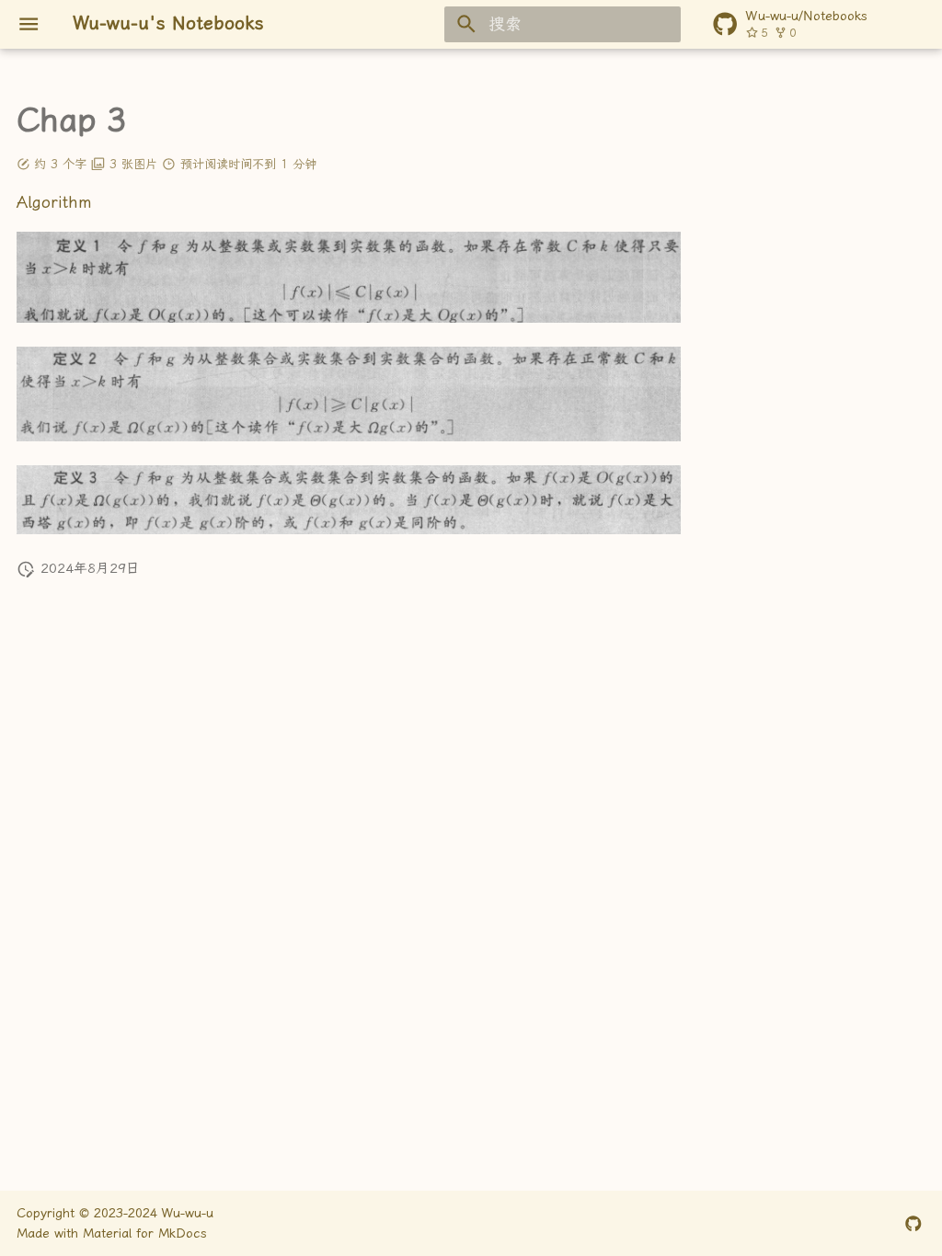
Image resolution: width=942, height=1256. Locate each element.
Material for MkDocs (145, 1233)
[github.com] (914, 1222)
